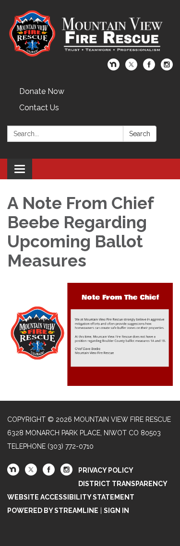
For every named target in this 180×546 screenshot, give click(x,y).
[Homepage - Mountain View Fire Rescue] (90, 34)
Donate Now (41, 91)
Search (139, 134)
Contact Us (39, 107)
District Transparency (123, 484)
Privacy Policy (105, 470)
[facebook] (149, 67)
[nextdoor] (114, 67)
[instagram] (167, 67)
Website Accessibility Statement (70, 497)
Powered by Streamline (52, 510)
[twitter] (131, 67)
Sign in (116, 510)
